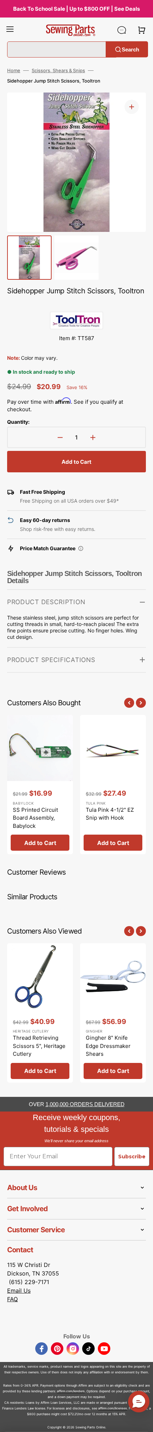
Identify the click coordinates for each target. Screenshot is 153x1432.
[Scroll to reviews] (76, 304)
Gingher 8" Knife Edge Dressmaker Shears (108, 1045)
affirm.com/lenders (71, 1391)
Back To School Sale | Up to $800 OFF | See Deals (76, 8)
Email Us (19, 1290)
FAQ (12, 1299)
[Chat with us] (122, 30)
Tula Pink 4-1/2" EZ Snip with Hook (110, 813)
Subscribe (132, 1156)
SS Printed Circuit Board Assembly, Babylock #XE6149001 (35, 821)
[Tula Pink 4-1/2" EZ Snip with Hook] (113, 784)
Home (13, 70)
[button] (10, 30)
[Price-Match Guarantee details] (80, 548)
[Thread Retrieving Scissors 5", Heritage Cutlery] (40, 1013)
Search (130, 49)
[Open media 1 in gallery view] (132, 107)
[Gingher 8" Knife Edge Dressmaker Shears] (113, 1013)
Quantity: (18, 422)
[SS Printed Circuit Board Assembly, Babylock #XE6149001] (40, 784)
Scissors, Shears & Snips (58, 70)
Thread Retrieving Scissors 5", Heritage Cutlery (39, 1045)
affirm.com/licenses (112, 1408)
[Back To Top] (142, 1421)
